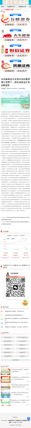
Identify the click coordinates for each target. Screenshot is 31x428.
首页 (2, 6)
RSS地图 (14, 422)
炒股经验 (8, 348)
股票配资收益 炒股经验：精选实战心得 (14, 311)
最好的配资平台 (8, 341)
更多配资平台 (25, 11)
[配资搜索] (28, 2)
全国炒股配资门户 (7, 352)
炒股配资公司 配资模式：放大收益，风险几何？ (16, 327)
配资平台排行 (8, 337)
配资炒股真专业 (8, 345)
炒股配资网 (22, 352)
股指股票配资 (8, 356)
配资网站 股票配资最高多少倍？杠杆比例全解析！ (16, 323)
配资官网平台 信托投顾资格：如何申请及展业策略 (16, 319)
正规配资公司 (22, 6)
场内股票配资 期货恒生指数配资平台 (14, 315)
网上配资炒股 (22, 341)
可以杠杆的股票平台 (22, 337)
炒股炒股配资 (22, 88)
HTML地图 (19, 422)
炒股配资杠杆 (22, 348)
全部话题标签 (15, 360)
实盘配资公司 (11, 6)
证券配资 (22, 356)
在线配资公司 (22, 345)
